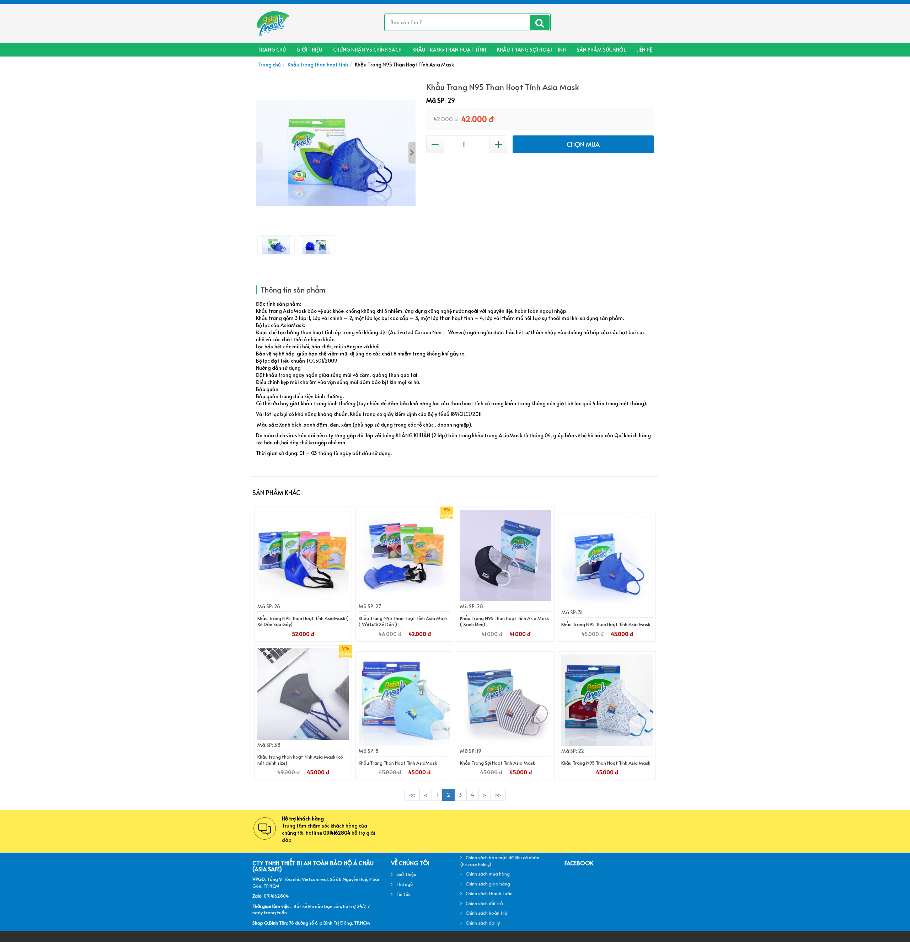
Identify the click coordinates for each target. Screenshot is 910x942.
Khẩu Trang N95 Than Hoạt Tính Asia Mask (605, 624)
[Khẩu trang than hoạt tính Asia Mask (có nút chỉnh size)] (303, 694)
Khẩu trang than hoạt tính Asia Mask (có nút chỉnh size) (300, 760)
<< (412, 794)
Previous (259, 153)
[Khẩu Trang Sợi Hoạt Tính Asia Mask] (505, 700)
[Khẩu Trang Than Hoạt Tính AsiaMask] (404, 700)
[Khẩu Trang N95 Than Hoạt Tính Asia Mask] (607, 561)
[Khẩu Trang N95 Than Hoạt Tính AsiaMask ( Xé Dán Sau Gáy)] (303, 555)
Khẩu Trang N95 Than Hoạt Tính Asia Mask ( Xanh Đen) (504, 621)
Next (412, 153)
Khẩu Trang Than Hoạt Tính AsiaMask (398, 763)
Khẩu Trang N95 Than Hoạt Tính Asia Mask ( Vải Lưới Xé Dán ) (403, 621)
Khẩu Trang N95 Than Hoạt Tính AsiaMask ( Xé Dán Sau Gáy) (302, 621)
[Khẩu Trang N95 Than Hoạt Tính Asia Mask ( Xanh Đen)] (505, 555)
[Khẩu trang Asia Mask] (272, 22)
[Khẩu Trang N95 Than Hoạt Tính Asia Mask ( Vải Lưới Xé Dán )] (404, 555)
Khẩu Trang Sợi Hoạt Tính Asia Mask (497, 763)
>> (498, 794)
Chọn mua (583, 144)
